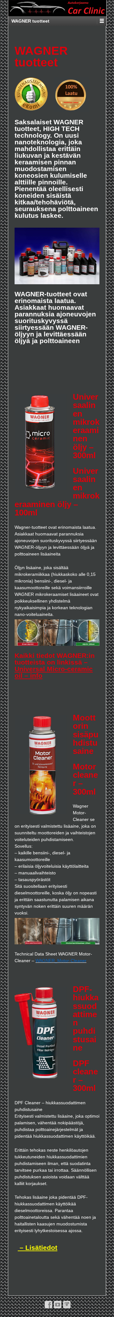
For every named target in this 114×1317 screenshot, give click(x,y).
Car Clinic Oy (61, 1314)
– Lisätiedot (37, 1247)
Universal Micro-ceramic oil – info (54, 672)
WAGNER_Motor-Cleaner (60, 960)
